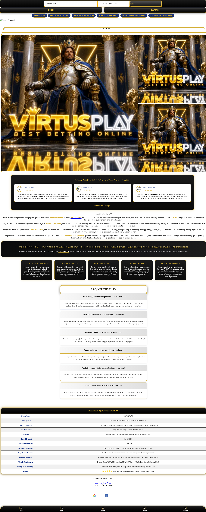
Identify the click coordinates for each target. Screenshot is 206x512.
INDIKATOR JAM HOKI (108, 15)
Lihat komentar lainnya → (102, 206)
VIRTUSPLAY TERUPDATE (161, 15)
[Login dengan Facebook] (109, 495)
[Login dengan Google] (97, 495)
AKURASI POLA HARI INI (84, 15)
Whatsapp (144, 510)
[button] (103, 483)
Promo (21, 510)
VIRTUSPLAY (39, 15)
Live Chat (185, 510)
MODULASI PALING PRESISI (133, 15)
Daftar (103, 510)
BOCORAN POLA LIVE (59, 15)
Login (61, 510)
